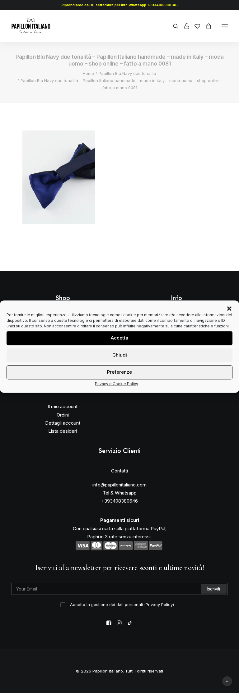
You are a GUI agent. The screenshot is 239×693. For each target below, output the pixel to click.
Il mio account (62, 406)
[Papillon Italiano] (31, 26)
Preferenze (119, 372)
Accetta (119, 338)
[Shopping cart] (205, 26)
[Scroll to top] (227, 681)
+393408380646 (119, 501)
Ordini (63, 415)
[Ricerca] (173, 26)
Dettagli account (62, 423)
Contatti (119, 471)
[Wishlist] (194, 26)
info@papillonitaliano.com (119, 485)
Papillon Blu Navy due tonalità (127, 73)
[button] (229, 308)
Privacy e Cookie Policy (116, 383)
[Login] (184, 26)
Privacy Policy (159, 604)
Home (88, 73)
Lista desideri (62, 431)
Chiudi (119, 355)
